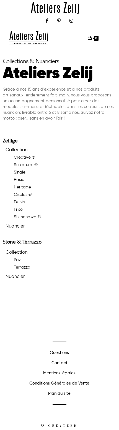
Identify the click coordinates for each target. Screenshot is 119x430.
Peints (19, 201)
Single (19, 172)
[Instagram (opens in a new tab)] (71, 20)
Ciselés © (23, 194)
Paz (17, 259)
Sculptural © (26, 164)
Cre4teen (63, 425)
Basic (19, 179)
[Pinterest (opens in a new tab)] (59, 20)
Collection (16, 149)
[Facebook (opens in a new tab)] (47, 20)
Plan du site (59, 393)
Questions (59, 352)
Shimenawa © (27, 216)
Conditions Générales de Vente (59, 383)
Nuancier (15, 226)
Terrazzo (22, 267)
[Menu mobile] (105, 37)
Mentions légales (59, 372)
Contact (59, 362)
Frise (18, 209)
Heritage (22, 187)
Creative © (24, 157)
